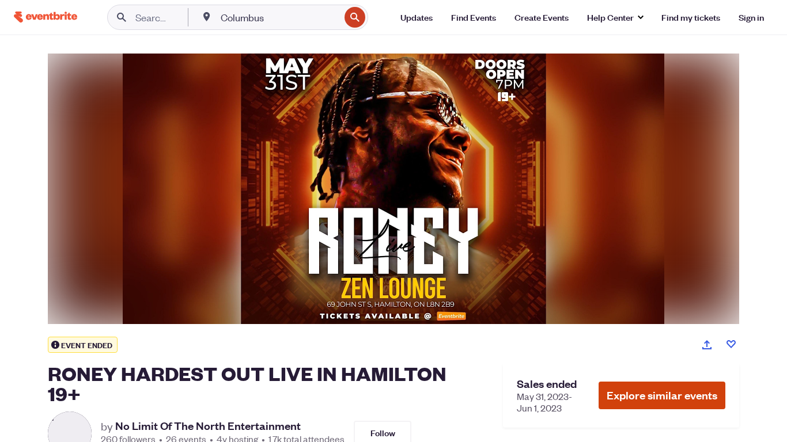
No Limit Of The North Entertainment (208, 426)
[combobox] (279, 17)
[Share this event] (706, 344)
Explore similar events (662, 395)
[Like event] (731, 344)
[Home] (45, 17)
